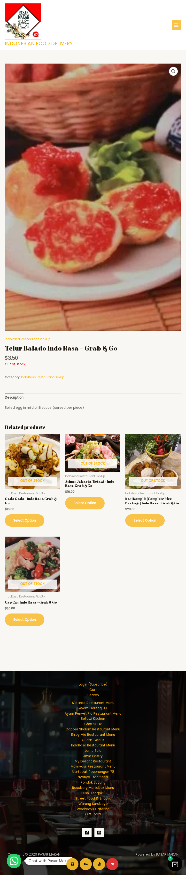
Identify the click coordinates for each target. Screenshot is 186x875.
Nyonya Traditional (93, 777)
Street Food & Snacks (93, 798)
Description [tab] (14, 397)
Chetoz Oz (93, 724)
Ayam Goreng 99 (93, 708)
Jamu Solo (93, 750)
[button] (173, 71)
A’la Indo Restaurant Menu (93, 703)
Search (93, 695)
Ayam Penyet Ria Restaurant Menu (93, 713)
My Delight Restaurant (93, 761)
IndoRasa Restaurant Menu (93, 745)
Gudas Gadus (93, 740)
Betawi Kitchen (93, 718)
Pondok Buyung (93, 782)
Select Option (24, 520)
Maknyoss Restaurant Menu (93, 766)
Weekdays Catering (93, 809)
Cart (93, 689)
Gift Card (93, 814)
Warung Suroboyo (93, 803)
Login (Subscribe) (93, 684)
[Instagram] (99, 832)
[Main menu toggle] (176, 25)
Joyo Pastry (93, 756)
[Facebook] (87, 832)
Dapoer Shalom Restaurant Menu (93, 729)
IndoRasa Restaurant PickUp (28, 339)
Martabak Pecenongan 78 (93, 771)
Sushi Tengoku (93, 793)
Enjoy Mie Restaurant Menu (93, 734)
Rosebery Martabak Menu (93, 787)
